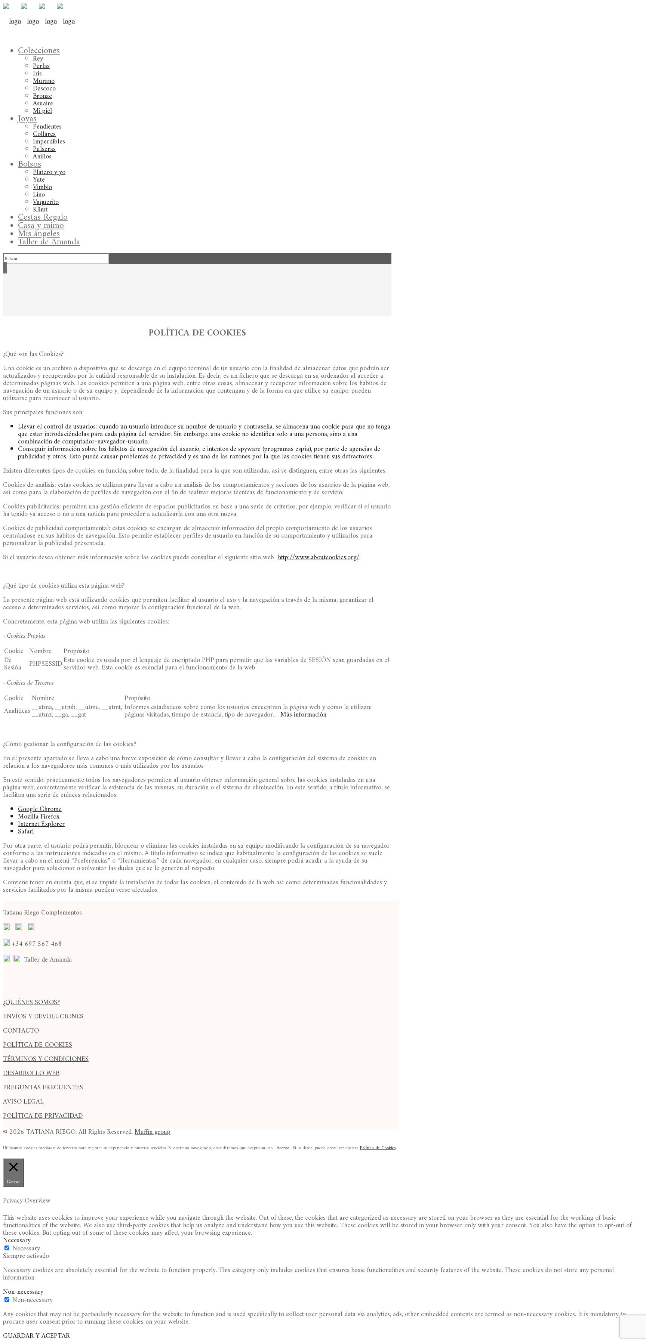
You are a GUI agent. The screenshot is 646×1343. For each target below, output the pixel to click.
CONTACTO (21, 1031)
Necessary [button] (17, 1240)
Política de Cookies (378, 1148)
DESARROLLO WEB (31, 1073)
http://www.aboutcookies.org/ (318, 557)
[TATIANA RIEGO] (39, 21)
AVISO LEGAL (23, 1102)
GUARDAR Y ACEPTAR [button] (36, 1336)
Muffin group (152, 1132)
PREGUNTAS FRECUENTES (43, 1087)
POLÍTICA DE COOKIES (37, 1045)
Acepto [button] (283, 1148)
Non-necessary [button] (23, 1292)
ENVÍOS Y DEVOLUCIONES (43, 1016)
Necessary (26, 1248)
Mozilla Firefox (38, 817)
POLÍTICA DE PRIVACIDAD (43, 1116)
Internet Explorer (41, 824)
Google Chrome (40, 809)
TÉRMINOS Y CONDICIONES (46, 1059)
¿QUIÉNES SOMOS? (31, 1002)
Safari (26, 832)
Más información (303, 715)
